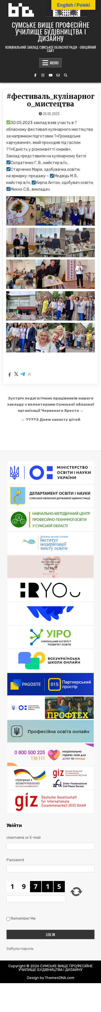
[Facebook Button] (35, 75)
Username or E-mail (23, 837)
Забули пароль (20, 948)
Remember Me (23, 919)
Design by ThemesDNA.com (50, 978)
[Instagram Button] (43, 75)
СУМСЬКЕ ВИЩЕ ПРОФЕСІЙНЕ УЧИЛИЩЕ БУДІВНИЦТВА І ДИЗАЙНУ (50, 31)
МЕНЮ (54, 63)
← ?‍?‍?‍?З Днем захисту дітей (50, 419)
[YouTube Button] (50, 75)
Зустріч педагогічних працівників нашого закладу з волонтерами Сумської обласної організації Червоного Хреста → (50, 404)
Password (15, 860)
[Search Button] (65, 75)
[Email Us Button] (58, 75)
